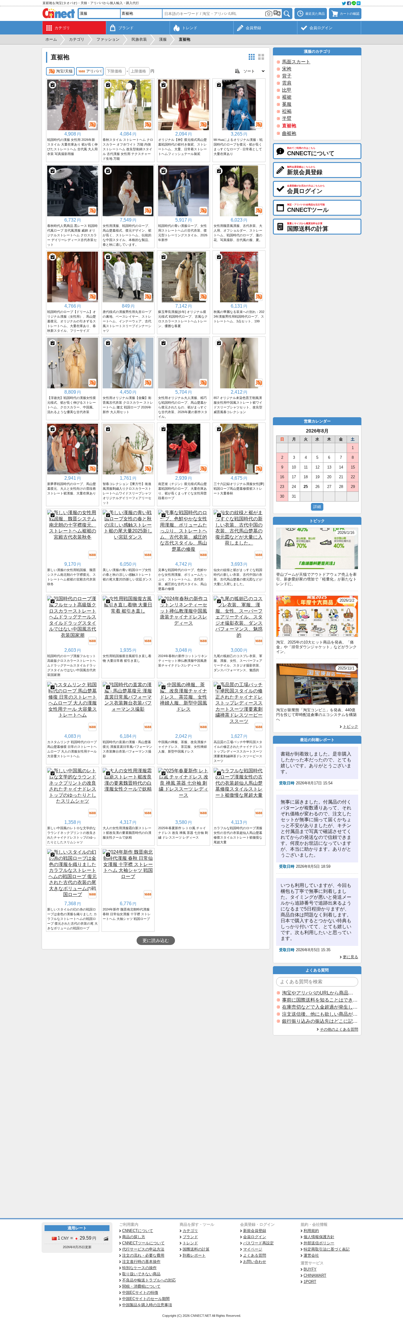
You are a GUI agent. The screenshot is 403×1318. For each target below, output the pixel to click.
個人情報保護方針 (319, 1237)
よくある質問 (254, 1255)
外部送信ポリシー (319, 1243)
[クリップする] (52, 84)
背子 (286, 75)
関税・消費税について (141, 1286)
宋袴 (286, 68)
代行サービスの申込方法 (143, 1249)
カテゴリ (190, 1230)
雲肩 (286, 82)
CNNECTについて (137, 1230)
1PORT (310, 1281)
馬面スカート (296, 61)
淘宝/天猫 (64, 71)
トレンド (190, 1243)
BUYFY (310, 1269)
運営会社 (311, 1255)
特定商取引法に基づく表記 (327, 1249)
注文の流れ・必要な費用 (143, 1255)
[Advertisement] (156, 993)
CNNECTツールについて (143, 1243)
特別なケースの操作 (139, 1268)
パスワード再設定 (258, 1243)
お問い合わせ (254, 1261)
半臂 (286, 118)
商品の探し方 (133, 1237)
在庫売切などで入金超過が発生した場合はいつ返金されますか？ (320, 1006)
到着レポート (194, 1255)
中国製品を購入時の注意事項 (147, 1305)
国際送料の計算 (196, 1249)
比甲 (286, 90)
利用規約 (311, 1230)
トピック (350, 726)
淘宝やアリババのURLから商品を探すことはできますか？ (320, 992)
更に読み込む (155, 940)
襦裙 (286, 97)
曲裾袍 (289, 133)
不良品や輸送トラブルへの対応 (149, 1280)
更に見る (350, 957)
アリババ (93, 71)
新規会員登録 (254, 1230)
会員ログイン (254, 1237)
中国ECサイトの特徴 (140, 1292)
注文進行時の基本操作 (141, 1261)
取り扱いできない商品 (141, 1274)
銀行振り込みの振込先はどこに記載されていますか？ (320, 1021)
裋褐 (286, 111)
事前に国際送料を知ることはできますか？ (320, 999)
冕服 (286, 104)
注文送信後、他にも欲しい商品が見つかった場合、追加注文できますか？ (320, 1014)
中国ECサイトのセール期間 (146, 1298)
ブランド (190, 1237)
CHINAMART (315, 1275)
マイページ (252, 1249)
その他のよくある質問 (339, 1029)
